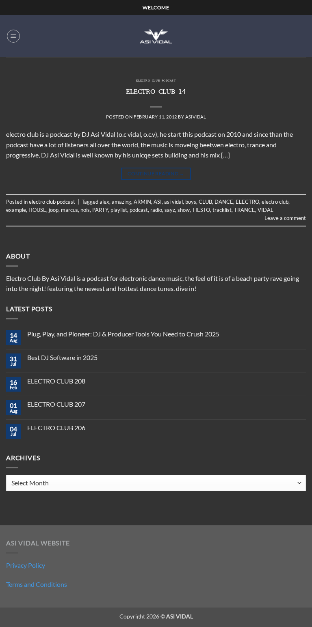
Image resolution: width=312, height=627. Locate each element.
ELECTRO (247, 201)
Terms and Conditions (36, 584)
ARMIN (142, 201)
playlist (118, 210)
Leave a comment (285, 218)
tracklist (222, 210)
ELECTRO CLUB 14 (156, 92)
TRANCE (244, 210)
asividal (195, 116)
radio (156, 210)
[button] (13, 36)
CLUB (205, 201)
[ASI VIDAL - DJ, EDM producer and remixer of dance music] (156, 36)
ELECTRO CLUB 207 (56, 404)
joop (53, 210)
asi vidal (173, 201)
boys (190, 201)
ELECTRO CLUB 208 (56, 381)
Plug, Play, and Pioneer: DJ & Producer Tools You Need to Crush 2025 (123, 334)
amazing (121, 201)
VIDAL (265, 210)
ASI (158, 201)
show (184, 210)
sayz (170, 210)
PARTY (100, 210)
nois (85, 210)
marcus (69, 210)
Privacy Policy (25, 565)
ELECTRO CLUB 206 (56, 427)
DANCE (223, 201)
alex (104, 201)
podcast (139, 210)
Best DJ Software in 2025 (62, 357)
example (16, 210)
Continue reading (156, 173)
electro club (275, 201)
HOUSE (37, 210)
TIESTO (201, 210)
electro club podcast (156, 81)
